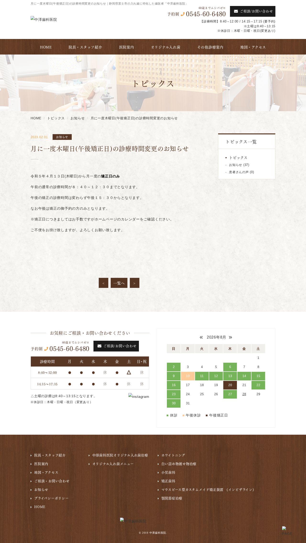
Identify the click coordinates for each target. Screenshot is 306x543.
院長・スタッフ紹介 (85, 47)
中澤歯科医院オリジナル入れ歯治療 (120, 454)
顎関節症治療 (172, 497)
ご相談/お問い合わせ (256, 10)
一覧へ (119, 283)
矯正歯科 (168, 480)
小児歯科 (168, 472)
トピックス (238, 157)
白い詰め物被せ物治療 (179, 463)
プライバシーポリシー (51, 497)
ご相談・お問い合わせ (52, 480)
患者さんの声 (239, 172)
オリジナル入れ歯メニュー (113, 463)
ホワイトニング (173, 454)
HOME (46, 47)
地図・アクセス (253, 47)
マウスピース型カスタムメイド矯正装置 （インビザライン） (208, 489)
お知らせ (235, 165)
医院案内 (126, 47)
